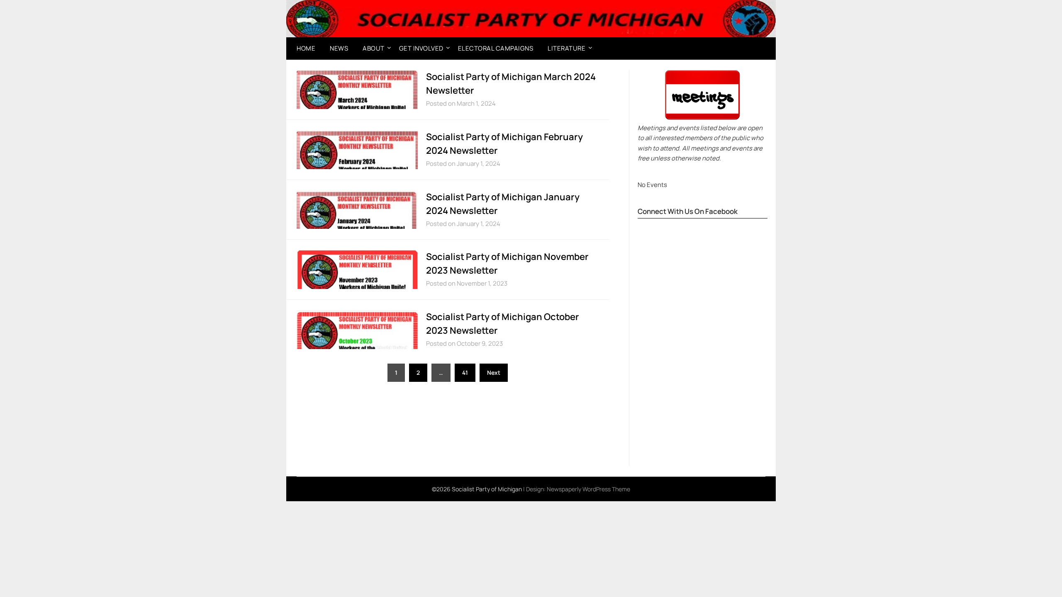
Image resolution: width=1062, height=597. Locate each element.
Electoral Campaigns (495, 48)
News (339, 48)
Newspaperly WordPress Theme (588, 489)
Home (306, 48)
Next (493, 372)
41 (465, 372)
